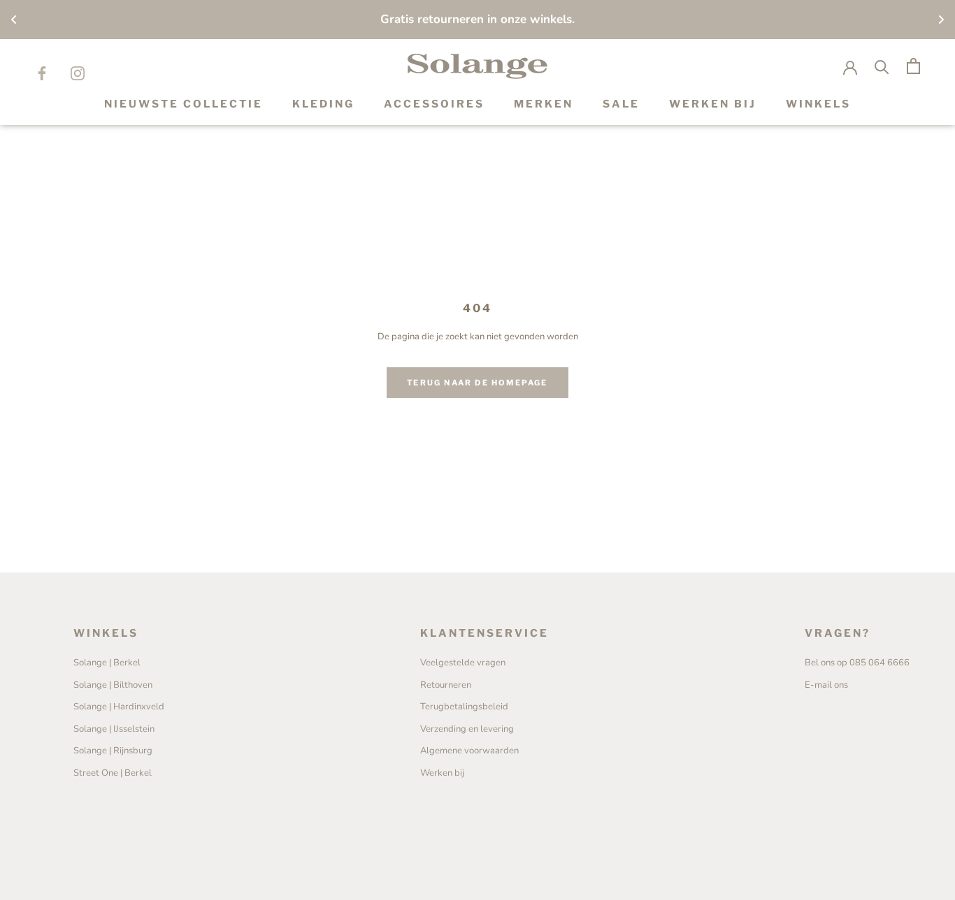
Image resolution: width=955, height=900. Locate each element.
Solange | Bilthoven (112, 685)
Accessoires (434, 104)
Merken (543, 104)
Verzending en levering (467, 729)
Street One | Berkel (112, 773)
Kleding (323, 104)
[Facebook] (42, 73)
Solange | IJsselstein (114, 729)
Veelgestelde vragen (462, 662)
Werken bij (442, 773)
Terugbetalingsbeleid (464, 706)
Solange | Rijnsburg (112, 750)
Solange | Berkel (107, 662)
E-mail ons (826, 685)
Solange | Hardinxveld (118, 706)
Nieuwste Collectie (183, 104)
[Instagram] (78, 73)
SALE (621, 104)
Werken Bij (712, 104)
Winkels (818, 104)
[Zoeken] (882, 66)
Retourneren (445, 685)
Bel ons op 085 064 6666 (857, 662)
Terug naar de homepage (477, 383)
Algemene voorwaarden (469, 750)
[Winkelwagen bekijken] (913, 66)
